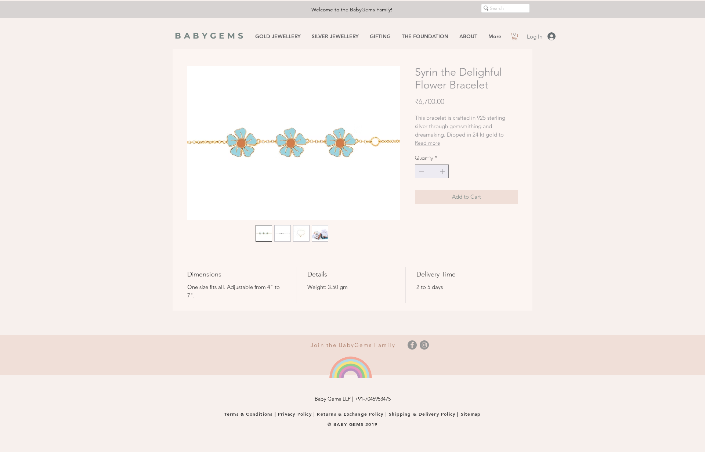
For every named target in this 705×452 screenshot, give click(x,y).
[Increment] (443, 171)
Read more (427, 143)
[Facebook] (412, 345)
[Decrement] (420, 171)
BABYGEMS (210, 36)
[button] (514, 36)
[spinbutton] (431, 171)
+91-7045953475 (373, 398)
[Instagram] (424, 345)
